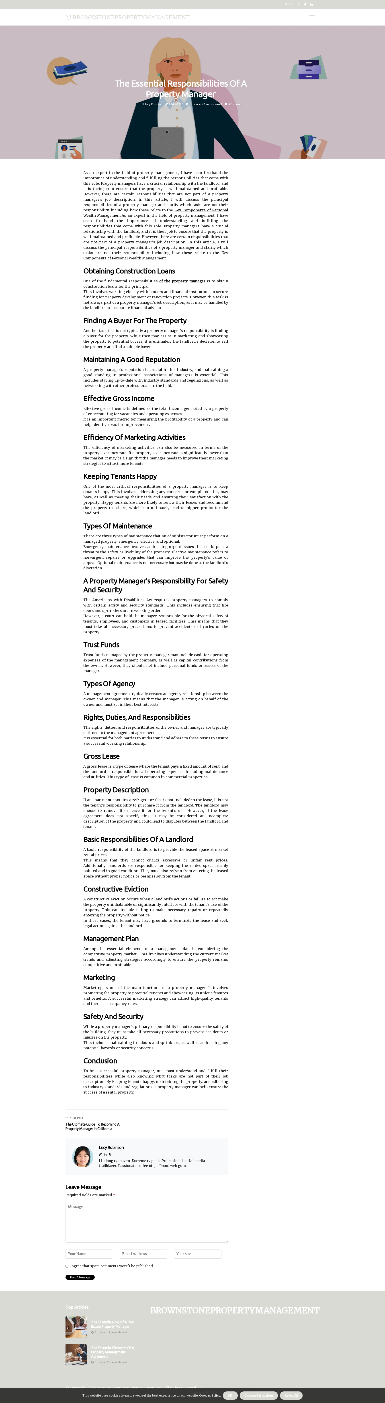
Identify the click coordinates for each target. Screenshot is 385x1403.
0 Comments (236, 104)
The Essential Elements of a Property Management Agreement (112, 1352)
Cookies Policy (209, 1395)
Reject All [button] (291, 1395)
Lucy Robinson (153, 104)
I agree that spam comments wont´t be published (111, 1266)
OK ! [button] (230, 1395)
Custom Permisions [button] (258, 1395)
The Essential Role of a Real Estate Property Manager (112, 1324)
